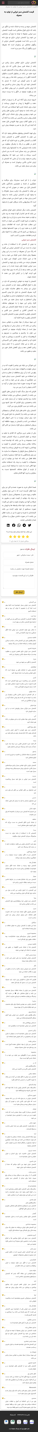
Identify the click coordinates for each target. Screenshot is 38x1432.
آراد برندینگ (13, 1415)
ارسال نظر (19, 592)
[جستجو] (8, 3)
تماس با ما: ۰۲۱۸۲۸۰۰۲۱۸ (23, 1415)
